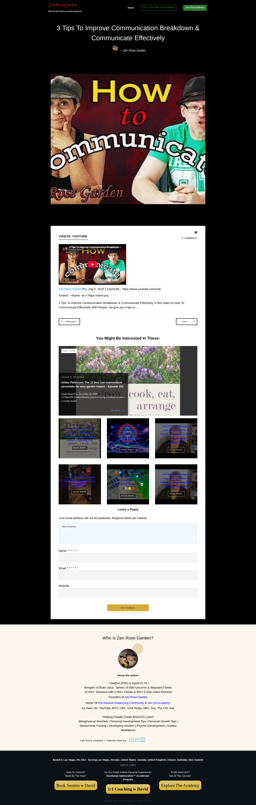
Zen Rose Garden (134, 50)
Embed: (64, 295)
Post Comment (128, 608)
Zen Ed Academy (159, 703)
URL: (117, 289)
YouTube (79, 236)
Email (68, 568)
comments (189, 238)
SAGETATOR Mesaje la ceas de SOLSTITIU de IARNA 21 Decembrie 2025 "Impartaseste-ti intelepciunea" (176, 434)
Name (68, 550)
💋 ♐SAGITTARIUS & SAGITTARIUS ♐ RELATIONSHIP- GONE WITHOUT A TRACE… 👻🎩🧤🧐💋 (127, 480)
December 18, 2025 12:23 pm (72, 377)
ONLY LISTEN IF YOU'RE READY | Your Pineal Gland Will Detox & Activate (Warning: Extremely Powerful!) (128, 434)
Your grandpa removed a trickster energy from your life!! (79, 480)
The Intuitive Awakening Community (121, 703)
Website (64, 585)
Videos (65, 236)
